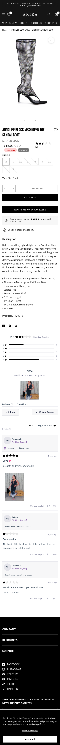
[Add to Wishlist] (56, 129)
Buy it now (30, 197)
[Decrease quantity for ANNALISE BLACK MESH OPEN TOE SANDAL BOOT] (4, 188)
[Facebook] (4, 326)
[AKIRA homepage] (30, 14)
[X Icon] (10, 326)
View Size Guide (10, 178)
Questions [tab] (22, 404)
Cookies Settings (30, 730)
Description (9, 239)
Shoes (23, 22)
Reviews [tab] (7, 404)
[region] (30, 390)
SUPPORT (8, 651)
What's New (9, 22)
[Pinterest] (17, 326)
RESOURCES (10, 640)
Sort (31, 425)
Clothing (36, 22)
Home (5, 30)
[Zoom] (51, 40)
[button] (43, 145)
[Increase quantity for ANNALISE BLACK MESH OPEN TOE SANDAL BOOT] (13, 188)
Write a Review (47, 413)
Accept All (30, 739)
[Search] (49, 14)
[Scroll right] (56, 23)
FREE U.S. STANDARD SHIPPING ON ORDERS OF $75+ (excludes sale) (32, 4)
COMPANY (9, 629)
